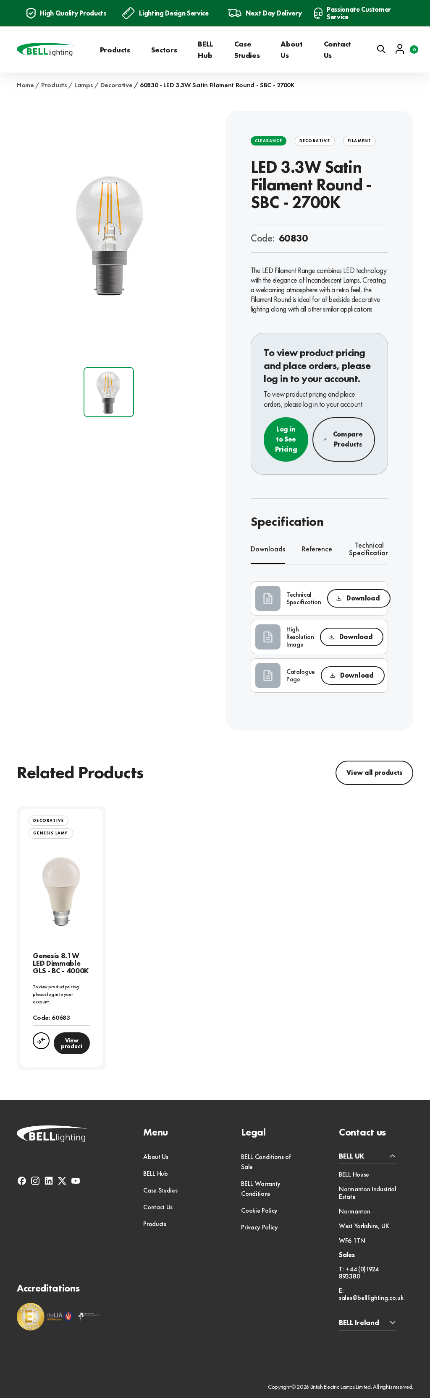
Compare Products (348, 439)
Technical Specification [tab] (369, 549)
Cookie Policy (259, 1210)
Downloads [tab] (268, 548)
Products (115, 50)
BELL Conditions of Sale (266, 1161)
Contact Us (337, 49)
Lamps (83, 85)
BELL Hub (205, 49)
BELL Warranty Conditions (261, 1188)
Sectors (164, 50)
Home (25, 85)
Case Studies (247, 49)
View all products (374, 772)
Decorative (116, 85)
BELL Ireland (359, 1322)
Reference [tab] (317, 548)
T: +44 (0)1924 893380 (359, 1272)
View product (72, 1043)
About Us (291, 49)
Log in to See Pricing (286, 439)
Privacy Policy (259, 1227)
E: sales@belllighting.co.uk (371, 1294)
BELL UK (351, 1156)
